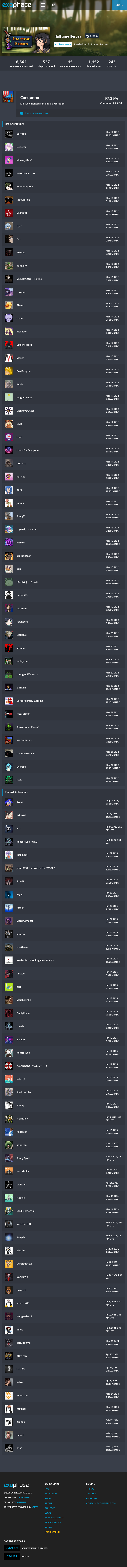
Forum (104, 44)
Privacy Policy (53, 1522)
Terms (48, 1527)
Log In (119, 4)
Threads (91, 1488)
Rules (48, 1498)
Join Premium (52, 1532)
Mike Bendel (23, 1497)
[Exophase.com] (19, 5)
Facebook (91, 1498)
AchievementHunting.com (101, 1503)
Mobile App (51, 1493)
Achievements (63, 44)
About (48, 1503)
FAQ (47, 1488)
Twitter (91, 1493)
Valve (35, 1507)
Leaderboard (81, 44)
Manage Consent (55, 1517)
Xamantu (20, 1502)
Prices (94, 44)
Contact (50, 1508)
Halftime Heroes (67, 36)
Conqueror (30, 97)
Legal (48, 1512)
